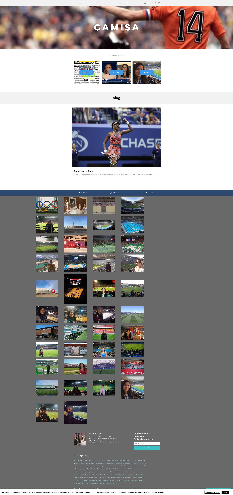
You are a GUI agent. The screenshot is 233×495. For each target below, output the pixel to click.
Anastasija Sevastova (84, 463)
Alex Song (122, 460)
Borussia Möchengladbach (138, 474)
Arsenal (111, 466)
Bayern (101, 472)
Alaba (94, 460)
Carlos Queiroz (113, 483)
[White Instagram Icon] (110, 193)
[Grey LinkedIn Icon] (148, 3)
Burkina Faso (127, 477)
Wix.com (99, 488)
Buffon (113, 477)
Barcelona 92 (125, 469)
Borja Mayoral (113, 474)
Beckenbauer (120, 472)
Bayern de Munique (109, 472)
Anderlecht (101, 463)
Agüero (86, 460)
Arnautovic (96, 466)
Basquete (133, 469)
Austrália (93, 469)
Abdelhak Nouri (78, 460)
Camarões (84, 480)
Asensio (116, 466)
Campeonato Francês (136, 480)
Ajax (90, 460)
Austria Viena (86, 469)
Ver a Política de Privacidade (155, 492)
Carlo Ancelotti (103, 483)
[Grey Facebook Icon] (152, 3)
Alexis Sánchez (141, 460)
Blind (101, 474)
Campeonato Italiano (92, 483)
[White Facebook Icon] (79, 192)
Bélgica (140, 477)
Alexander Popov (131, 460)
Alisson (76, 463)
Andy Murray (142, 463)
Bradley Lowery (93, 477)
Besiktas (85, 474)
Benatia (127, 472)
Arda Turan (81, 466)
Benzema (139, 472)
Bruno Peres (106, 477)
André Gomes (118, 463)
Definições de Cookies (212, 492)
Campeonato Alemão (94, 480)
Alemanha (107, 460)
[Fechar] (231, 492)
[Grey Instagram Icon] (155, 3)
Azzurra (102, 469)
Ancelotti (94, 463)
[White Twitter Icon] (147, 193)
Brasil (100, 477)
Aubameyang (77, 469)
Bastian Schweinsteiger (80, 472)
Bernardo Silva (78, 474)
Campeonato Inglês (79, 483)
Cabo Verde (77, 480)
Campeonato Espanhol (122, 480)
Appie (75, 466)
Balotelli (111, 469)
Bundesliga (119, 477)
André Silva (126, 463)
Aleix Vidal (100, 460)
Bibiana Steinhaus (94, 474)
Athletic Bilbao (123, 466)
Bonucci (106, 474)
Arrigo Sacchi (103, 466)
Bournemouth (84, 477)
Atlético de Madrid (140, 466)
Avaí (98, 469)
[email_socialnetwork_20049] (145, 3)
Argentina (89, 466)
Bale (107, 469)
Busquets (134, 477)
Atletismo (131, 466)
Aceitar (225, 492)
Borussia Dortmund (123, 474)
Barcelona (118, 469)
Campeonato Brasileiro (108, 480)
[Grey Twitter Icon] (159, 3)
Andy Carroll (134, 463)
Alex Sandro (114, 460)
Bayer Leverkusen (93, 472)
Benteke (133, 472)
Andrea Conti (109, 463)
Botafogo (76, 477)
